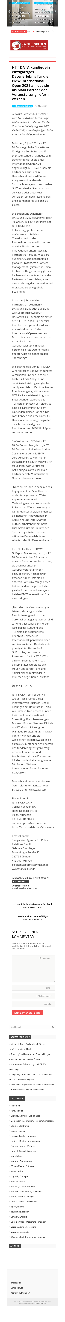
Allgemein (16, 1105)
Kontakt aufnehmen (20, 1292)
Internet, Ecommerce (21, 1161)
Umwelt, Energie (19, 1216)
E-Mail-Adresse (43, 996)
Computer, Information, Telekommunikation (32, 1121)
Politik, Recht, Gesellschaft (24, 1201)
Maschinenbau (18, 1181)
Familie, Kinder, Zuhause (45, 3)
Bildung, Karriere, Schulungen (26, 1116)
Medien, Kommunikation (23, 1186)
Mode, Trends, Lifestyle (22, 1196)
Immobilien (16, 1156)
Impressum (16, 1282)
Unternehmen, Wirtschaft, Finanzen (28, 1222)
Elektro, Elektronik (20, 1126)
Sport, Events (17, 1206)
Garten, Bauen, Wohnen (19, 3)
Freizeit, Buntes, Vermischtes (25, 1141)
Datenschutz (17, 1287)
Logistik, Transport (20, 1176)
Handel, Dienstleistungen (23, 1151)
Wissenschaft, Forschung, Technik (28, 1237)
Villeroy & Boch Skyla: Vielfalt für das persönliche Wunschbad (17, 17)
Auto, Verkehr (17, 1110)
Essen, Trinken (18, 1131)
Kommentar (45, 958)
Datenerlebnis (21, 881)
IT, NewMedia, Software (22, 106)
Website (47, 1004)
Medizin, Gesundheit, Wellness (26, 1191)
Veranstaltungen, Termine (23, 1227)
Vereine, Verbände (20, 1232)
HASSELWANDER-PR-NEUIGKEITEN (32, 1303)
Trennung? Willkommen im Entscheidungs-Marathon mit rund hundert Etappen (44, 16)
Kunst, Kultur (17, 1171)
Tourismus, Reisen (20, 1211)
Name (48, 988)
